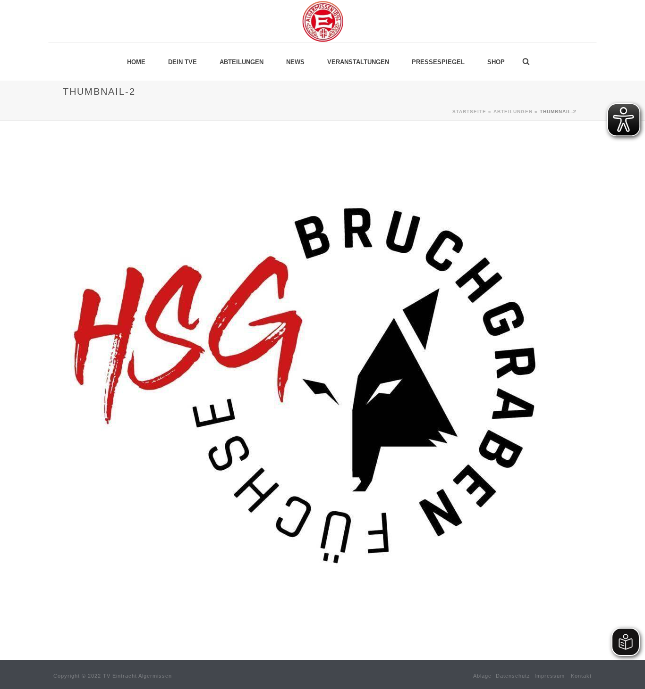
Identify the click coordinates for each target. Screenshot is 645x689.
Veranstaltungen (358, 62)
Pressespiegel (438, 62)
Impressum (550, 676)
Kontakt (581, 676)
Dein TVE (182, 62)
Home (136, 62)
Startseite (469, 111)
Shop (496, 62)
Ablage (482, 676)
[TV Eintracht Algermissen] (322, 21)
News (295, 62)
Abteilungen (241, 62)
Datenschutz (513, 676)
